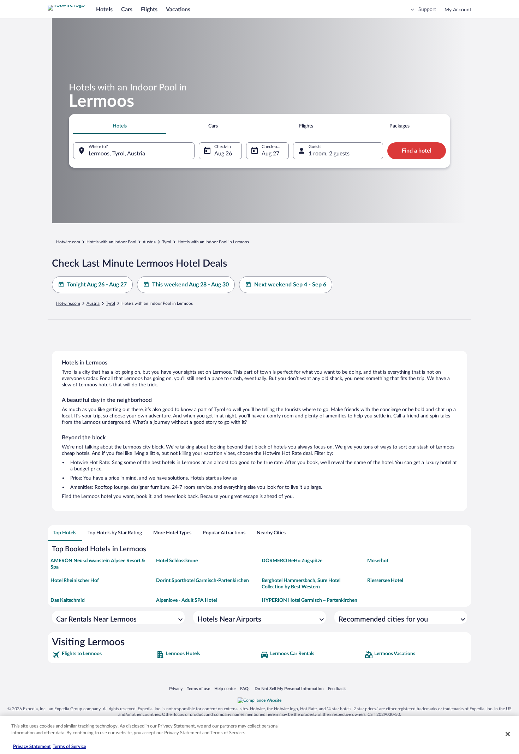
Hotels (104, 9)
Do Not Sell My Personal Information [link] (289, 688)
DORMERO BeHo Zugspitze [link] (292, 560)
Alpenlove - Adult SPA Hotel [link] (186, 600)
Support (427, 9)
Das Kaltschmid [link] (67, 600)
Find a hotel (416, 151)
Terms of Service (69, 746)
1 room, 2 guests (329, 153)
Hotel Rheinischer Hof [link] (74, 580)
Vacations (178, 9)
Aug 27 (270, 153)
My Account (458, 9)
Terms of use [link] (198, 688)
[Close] (507, 734)
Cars (126, 9)
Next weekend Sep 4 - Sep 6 (290, 284)
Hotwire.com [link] (68, 242)
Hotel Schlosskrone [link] (177, 560)
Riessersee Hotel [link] (385, 580)
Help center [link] (225, 688)
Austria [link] (149, 242)
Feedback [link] (337, 688)
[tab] (119, 126)
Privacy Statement (32, 746)
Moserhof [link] (377, 560)
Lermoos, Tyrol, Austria (117, 153)
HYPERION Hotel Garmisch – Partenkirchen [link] (309, 600)
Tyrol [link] (166, 242)
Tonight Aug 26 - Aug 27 (97, 284)
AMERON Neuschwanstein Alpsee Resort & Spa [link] (97, 564)
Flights (149, 9)
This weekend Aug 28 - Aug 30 (190, 284)
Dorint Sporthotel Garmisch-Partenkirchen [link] (202, 580)
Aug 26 (223, 153)
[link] (103, 655)
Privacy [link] (176, 688)
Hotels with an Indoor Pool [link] (111, 242)
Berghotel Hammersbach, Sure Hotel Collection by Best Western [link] (301, 583)
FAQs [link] (245, 688)
